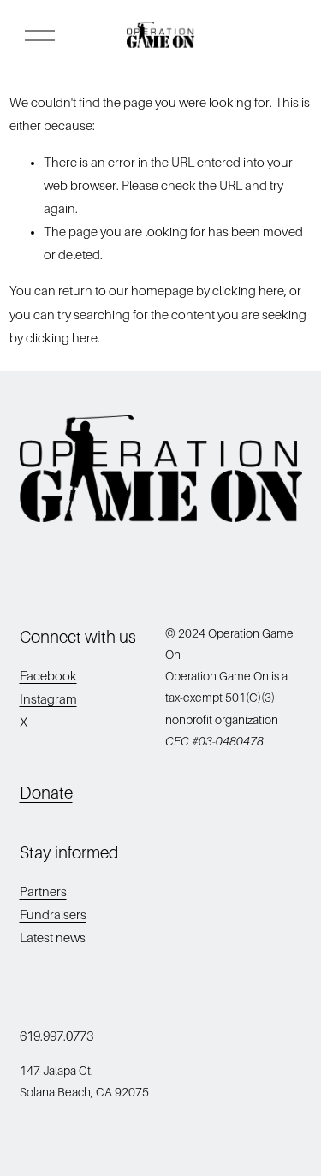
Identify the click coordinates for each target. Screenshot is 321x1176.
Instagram (48, 699)
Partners (43, 892)
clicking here (248, 291)
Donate (46, 793)
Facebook (48, 676)
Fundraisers (53, 915)
